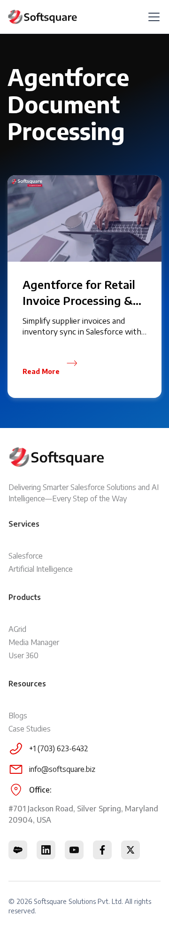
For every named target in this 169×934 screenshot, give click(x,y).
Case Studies (29, 728)
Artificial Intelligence (40, 569)
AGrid (17, 629)
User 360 (23, 655)
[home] (42, 16)
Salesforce (25, 555)
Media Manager (33, 642)
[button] (152, 17)
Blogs (17, 715)
